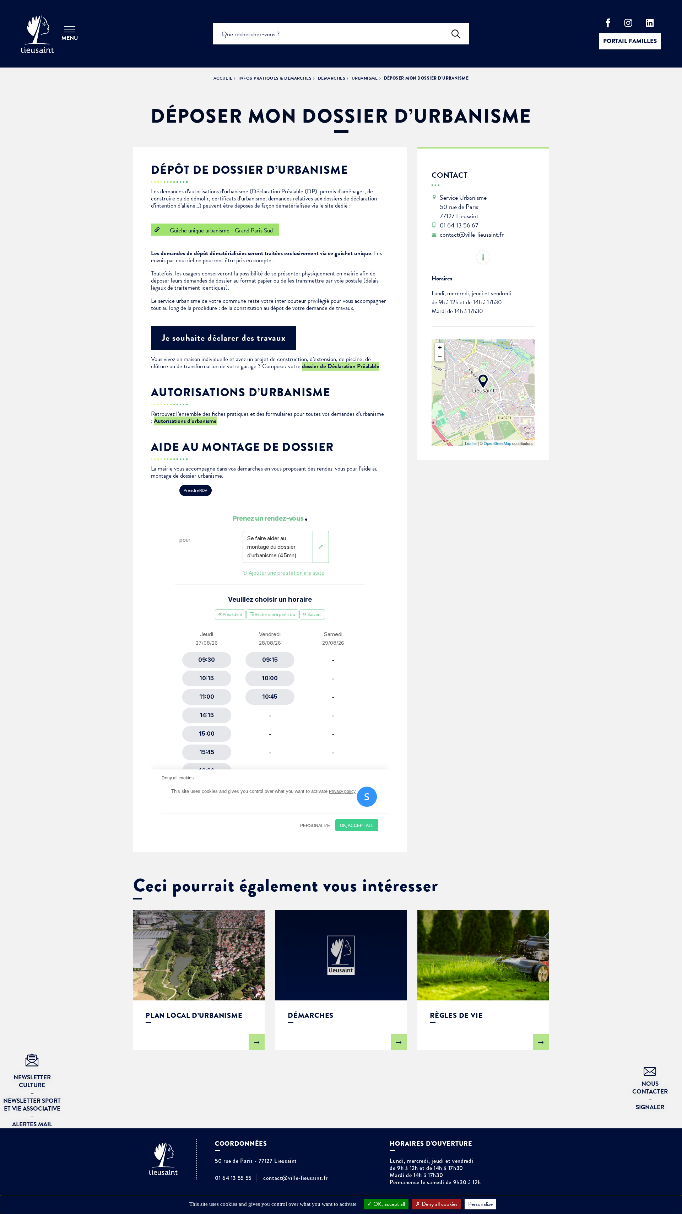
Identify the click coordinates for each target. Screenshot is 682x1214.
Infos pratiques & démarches (275, 78)
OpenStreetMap (497, 443)
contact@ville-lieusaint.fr (295, 1178)
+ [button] (440, 347)
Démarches (331, 78)
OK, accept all (388, 1204)
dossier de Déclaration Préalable (340, 366)
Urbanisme (365, 78)
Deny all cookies (439, 1204)
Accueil (222, 78)
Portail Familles (630, 41)
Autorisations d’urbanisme (185, 421)
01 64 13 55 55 (233, 1178)
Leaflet (471, 443)
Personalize (480, 1204)
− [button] (440, 356)
